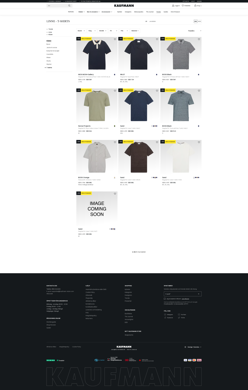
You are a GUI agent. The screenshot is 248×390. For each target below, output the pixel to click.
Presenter (128, 301)
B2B (126, 322)
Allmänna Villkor (51, 347)
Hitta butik (186, 1)
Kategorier (128, 292)
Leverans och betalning (94, 310)
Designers (128, 295)
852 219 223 (56, 289)
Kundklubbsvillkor (91, 307)
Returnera (89, 318)
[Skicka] (198, 294)
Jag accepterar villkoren (173, 299)
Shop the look (51, 325)
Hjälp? (193, 1)
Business (199, 1)
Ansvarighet (129, 319)
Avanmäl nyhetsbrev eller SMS (96, 289)
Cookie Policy (90, 292)
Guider (48, 328)
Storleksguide (51, 322)
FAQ (87, 313)
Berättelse (128, 314)
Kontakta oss (90, 304)
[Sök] (69, 5)
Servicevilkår (179, 304)
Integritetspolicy (91, 315)
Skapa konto (129, 335)
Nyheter (127, 289)
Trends (127, 298)
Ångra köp (89, 298)
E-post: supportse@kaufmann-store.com (60, 291)
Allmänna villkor (91, 301)
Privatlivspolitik (168, 304)
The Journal (129, 316)
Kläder (48, 41)
